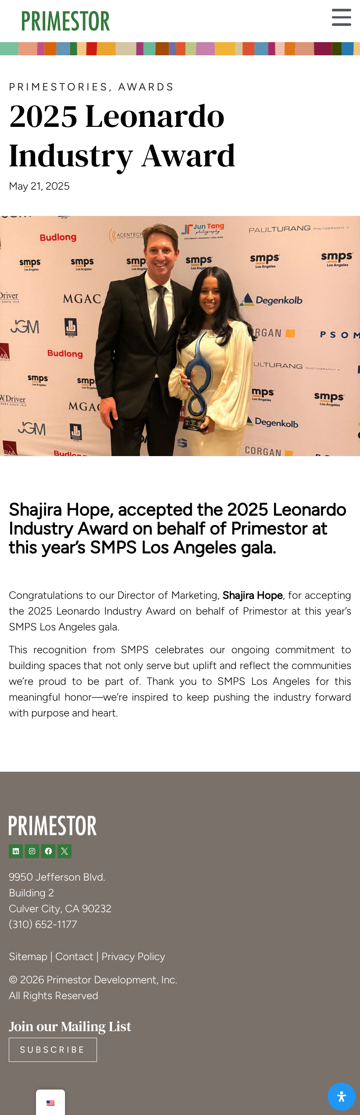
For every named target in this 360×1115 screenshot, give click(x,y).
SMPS (24, 626)
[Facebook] (48, 851)
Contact (74, 956)
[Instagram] (32, 851)
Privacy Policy (133, 956)
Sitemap (28, 956)
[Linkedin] (16, 851)
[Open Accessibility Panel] (342, 1097)
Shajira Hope (253, 595)
